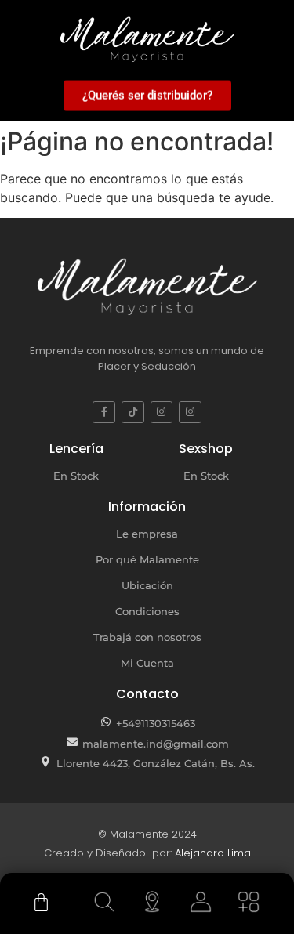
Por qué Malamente (147, 559)
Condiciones (147, 611)
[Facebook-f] (104, 412)
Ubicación (147, 585)
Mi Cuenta (147, 663)
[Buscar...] (104, 902)
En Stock (76, 475)
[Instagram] (162, 412)
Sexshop (206, 449)
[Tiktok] (133, 412)
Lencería (76, 449)
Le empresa (147, 533)
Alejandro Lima (213, 852)
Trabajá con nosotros (147, 637)
